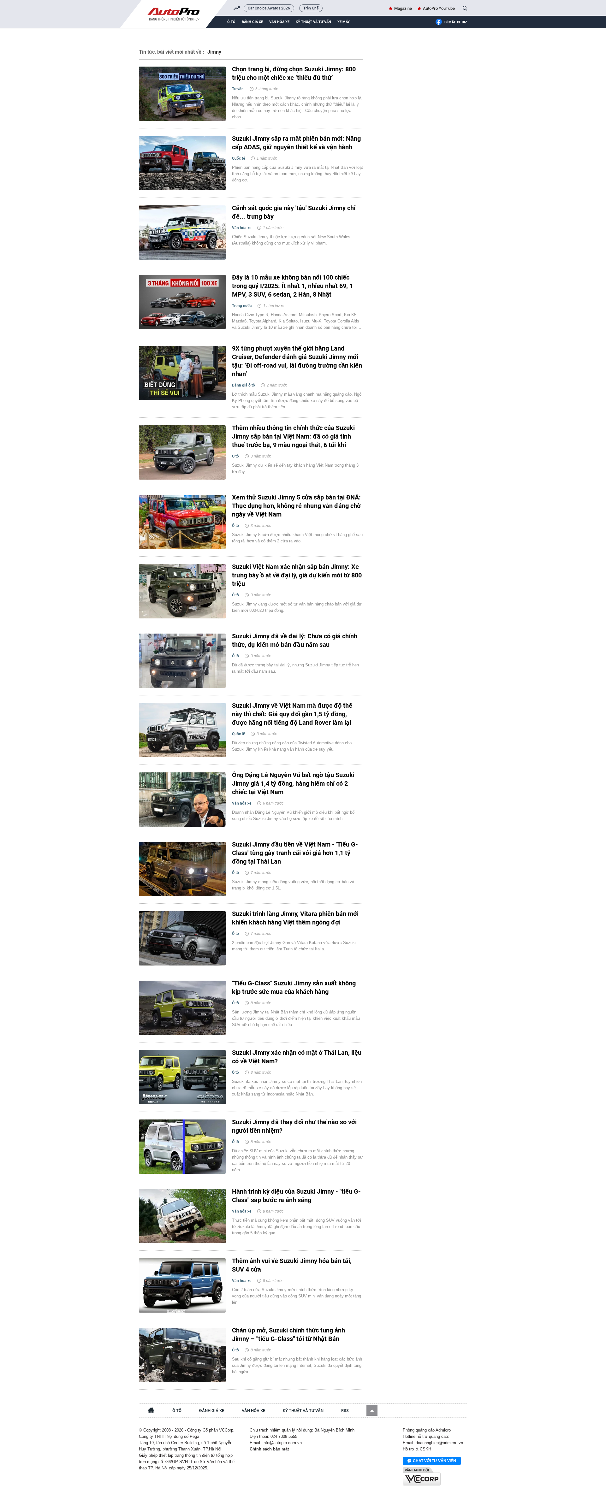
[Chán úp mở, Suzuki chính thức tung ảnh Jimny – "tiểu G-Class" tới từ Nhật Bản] (182, 1355)
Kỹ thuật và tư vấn (313, 22)
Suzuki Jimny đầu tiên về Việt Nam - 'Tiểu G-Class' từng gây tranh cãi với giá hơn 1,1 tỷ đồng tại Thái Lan (295, 853)
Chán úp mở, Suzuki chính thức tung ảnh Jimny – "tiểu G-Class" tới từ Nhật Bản (288, 1334)
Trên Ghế (310, 8)
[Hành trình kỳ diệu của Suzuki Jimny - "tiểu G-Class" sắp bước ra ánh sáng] (182, 1216)
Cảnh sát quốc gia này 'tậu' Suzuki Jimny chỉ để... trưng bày (293, 212)
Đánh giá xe (252, 22)
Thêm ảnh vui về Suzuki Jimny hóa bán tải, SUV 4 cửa (292, 1265)
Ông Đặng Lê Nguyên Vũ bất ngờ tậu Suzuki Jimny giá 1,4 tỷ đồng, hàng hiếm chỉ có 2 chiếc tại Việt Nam (293, 783)
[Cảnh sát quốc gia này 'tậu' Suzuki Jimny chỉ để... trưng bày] (182, 232)
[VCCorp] (422, 1476)
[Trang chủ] (151, 1411)
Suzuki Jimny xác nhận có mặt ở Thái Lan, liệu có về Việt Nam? (296, 1057)
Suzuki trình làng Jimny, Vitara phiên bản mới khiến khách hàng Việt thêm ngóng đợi (295, 918)
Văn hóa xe (279, 22)
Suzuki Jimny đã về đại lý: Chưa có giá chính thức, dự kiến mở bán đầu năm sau (294, 640)
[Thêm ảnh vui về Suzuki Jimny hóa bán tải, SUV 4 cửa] (182, 1285)
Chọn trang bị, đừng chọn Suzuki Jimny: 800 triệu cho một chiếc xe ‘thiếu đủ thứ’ (294, 73)
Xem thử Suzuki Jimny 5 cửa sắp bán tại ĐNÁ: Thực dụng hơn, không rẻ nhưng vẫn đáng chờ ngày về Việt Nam (296, 505)
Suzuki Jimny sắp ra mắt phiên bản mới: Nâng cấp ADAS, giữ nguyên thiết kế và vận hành (296, 143)
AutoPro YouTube (439, 8)
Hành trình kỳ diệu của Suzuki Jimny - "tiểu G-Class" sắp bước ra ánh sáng (296, 1196)
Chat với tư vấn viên (434, 1461)
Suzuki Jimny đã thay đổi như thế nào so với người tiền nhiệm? (294, 1126)
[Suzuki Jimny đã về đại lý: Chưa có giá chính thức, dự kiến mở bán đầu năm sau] (182, 661)
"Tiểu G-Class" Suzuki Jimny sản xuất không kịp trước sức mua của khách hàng (294, 987)
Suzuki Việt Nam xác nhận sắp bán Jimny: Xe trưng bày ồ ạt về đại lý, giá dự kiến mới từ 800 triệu (297, 575)
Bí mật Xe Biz (455, 22)
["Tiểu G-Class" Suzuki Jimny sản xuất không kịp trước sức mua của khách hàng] (182, 1008)
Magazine (403, 8)
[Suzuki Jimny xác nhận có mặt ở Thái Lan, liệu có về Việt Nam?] (182, 1077)
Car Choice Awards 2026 (269, 8)
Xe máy (343, 22)
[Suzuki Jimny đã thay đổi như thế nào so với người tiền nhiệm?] (182, 1146)
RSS (345, 1410)
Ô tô (231, 22)
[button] (371, 1410)
